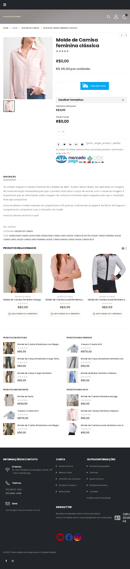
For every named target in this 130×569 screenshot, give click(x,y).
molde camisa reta (84, 239)
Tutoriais (93, 472)
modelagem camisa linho (53, 235)
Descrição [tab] (9, 176)
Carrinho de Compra (69, 478)
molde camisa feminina (102, 235)
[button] (91, 100)
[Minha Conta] (116, 17)
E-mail (82, 144)
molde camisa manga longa (60, 239)
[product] (22, 273)
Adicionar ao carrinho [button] (24, 313)
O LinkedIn (70, 144)
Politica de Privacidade (99, 497)
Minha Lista (64, 491)
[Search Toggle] (108, 16)
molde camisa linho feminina (31, 239)
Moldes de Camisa (24, 231)
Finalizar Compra (67, 485)
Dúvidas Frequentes (99, 466)
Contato (94, 491)
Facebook (58, 144)
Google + (76, 144)
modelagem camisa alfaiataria (24, 235)
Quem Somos (66, 466)
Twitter (64, 144)
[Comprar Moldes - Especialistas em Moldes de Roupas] (12, 17)
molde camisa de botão (79, 235)
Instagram (12, 561)
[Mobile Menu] (5, 4)
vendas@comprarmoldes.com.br (23, 510)
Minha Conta (65, 472)
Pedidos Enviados (98, 485)
